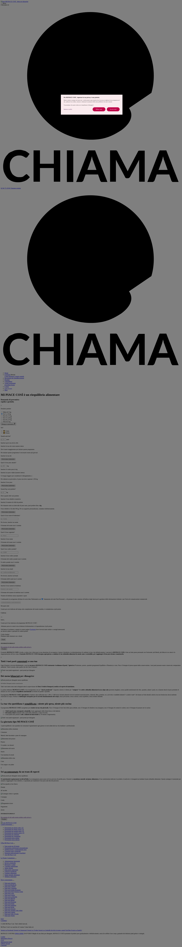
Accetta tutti (113, 109)
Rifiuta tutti (99, 109)
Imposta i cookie (68, 109)
